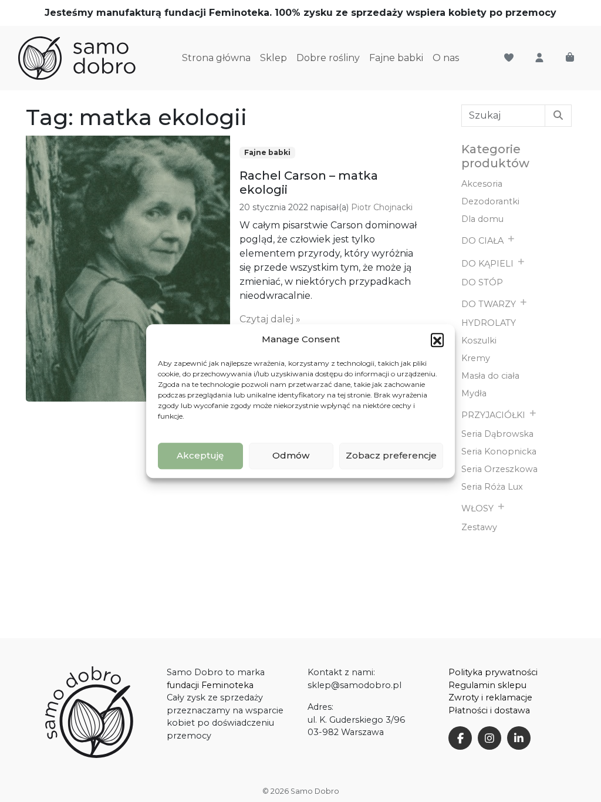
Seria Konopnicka (498, 451)
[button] (437, 340)
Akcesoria (481, 183)
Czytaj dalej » (269, 319)
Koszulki (479, 340)
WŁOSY (477, 508)
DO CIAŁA (482, 240)
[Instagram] (489, 738)
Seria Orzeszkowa (499, 469)
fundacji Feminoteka (210, 685)
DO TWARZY (488, 304)
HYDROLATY (488, 323)
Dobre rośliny (328, 57)
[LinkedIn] (519, 738)
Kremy (475, 358)
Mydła (474, 393)
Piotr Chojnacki (382, 207)
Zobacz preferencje (391, 455)
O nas (446, 57)
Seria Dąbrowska (497, 434)
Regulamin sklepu (487, 685)
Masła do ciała (490, 375)
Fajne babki (396, 57)
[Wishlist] (509, 58)
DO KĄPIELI (487, 263)
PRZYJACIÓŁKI (493, 415)
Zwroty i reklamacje (490, 697)
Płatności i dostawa (489, 710)
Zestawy (479, 527)
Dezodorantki (490, 201)
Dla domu (482, 219)
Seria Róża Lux (492, 486)
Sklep (273, 57)
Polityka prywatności (493, 672)
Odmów (290, 455)
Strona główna (216, 57)
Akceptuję (200, 455)
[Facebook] (460, 738)
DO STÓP (482, 282)
